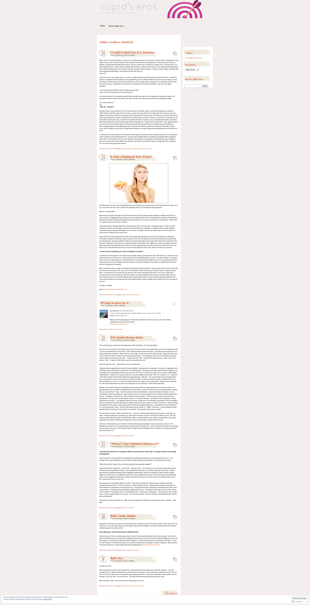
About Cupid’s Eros (116, 25)
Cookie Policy (47, 599)
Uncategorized (110, 329)
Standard (174, 53)
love (135, 586)
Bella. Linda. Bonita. (123, 515)
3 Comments (149, 148)
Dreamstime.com (121, 289)
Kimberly (127, 42)
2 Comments (135, 295)
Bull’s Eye (116, 558)
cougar (124, 148)
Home (102, 25)
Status (174, 303)
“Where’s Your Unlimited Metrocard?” (135, 443)
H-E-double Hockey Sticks (126, 337)
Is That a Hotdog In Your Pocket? (131, 156)
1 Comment (119, 329)
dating (123, 295)
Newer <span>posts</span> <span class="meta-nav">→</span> (171, 594)
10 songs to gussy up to (115, 302)
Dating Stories (110, 148)
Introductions (110, 586)
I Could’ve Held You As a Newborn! (132, 52)
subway (141, 148)
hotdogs (128, 295)
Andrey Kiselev (110, 289)
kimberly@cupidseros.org (193, 58)
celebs (124, 550)
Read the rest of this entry (119, 324)
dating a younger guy (132, 148)
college (128, 550)
